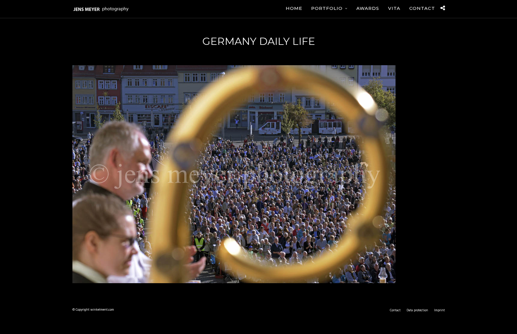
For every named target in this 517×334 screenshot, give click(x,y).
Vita (394, 8)
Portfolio (327, 8)
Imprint (439, 310)
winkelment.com (102, 309)
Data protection (417, 310)
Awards (367, 8)
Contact (422, 8)
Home (294, 8)
